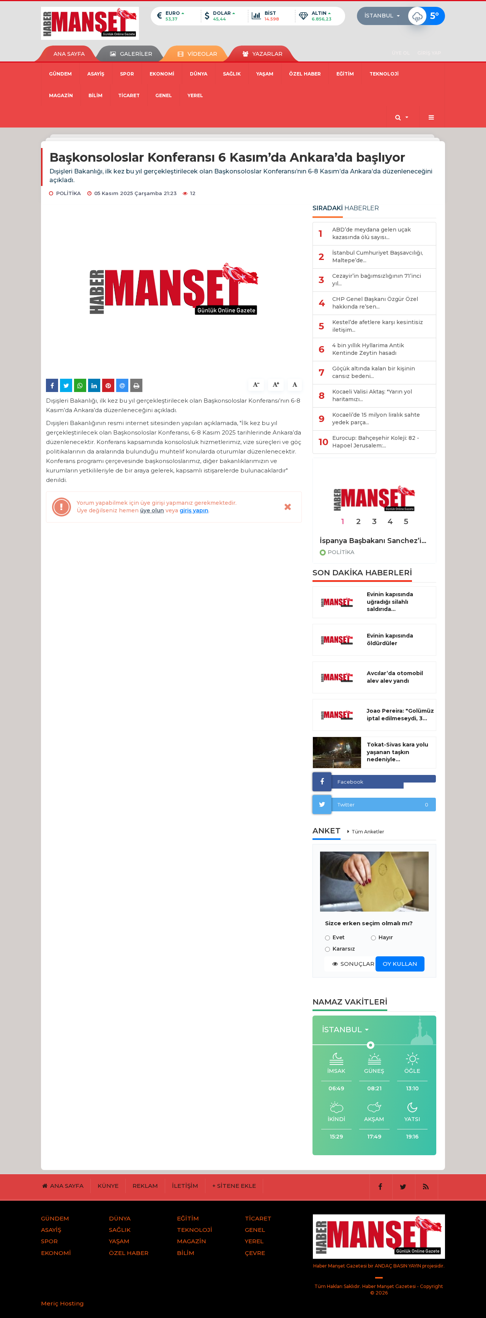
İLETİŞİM (185, 1185)
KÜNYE (108, 1185)
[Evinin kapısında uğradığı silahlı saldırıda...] (337, 602)
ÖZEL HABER (305, 74)
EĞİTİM (345, 74)
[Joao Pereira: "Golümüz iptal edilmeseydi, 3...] (337, 715)
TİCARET (129, 95)
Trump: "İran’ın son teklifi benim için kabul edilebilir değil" (374, 541)
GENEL (163, 95)
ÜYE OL (401, 53)
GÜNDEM (60, 74)
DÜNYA (198, 74)
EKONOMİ (162, 74)
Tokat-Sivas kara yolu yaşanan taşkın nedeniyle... (397, 752)
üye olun (152, 510)
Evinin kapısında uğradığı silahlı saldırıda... (390, 602)
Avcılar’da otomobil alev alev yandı (395, 677)
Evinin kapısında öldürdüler (390, 639)
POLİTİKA (341, 552)
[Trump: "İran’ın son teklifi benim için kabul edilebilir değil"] (374, 499)
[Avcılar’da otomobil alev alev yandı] (337, 677)
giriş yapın (194, 510)
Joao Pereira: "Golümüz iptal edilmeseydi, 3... (400, 714)
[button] (384, 16)
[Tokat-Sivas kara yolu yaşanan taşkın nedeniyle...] (337, 752)
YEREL (195, 95)
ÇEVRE (255, 1253)
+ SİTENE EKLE (234, 1185)
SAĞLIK (232, 74)
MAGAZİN (61, 95)
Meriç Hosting (62, 1303)
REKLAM (145, 1185)
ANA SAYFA (69, 53)
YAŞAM (264, 74)
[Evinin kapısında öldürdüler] (337, 639)
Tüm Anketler (368, 832)
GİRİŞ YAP (429, 53)
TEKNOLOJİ (384, 74)
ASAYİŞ (95, 74)
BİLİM (95, 95)
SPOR (127, 74)
